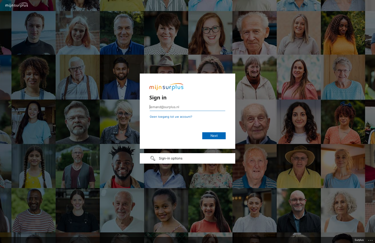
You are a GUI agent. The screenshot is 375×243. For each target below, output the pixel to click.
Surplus (359, 239)
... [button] (370, 239)
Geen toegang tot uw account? (171, 116)
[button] (187, 158)
